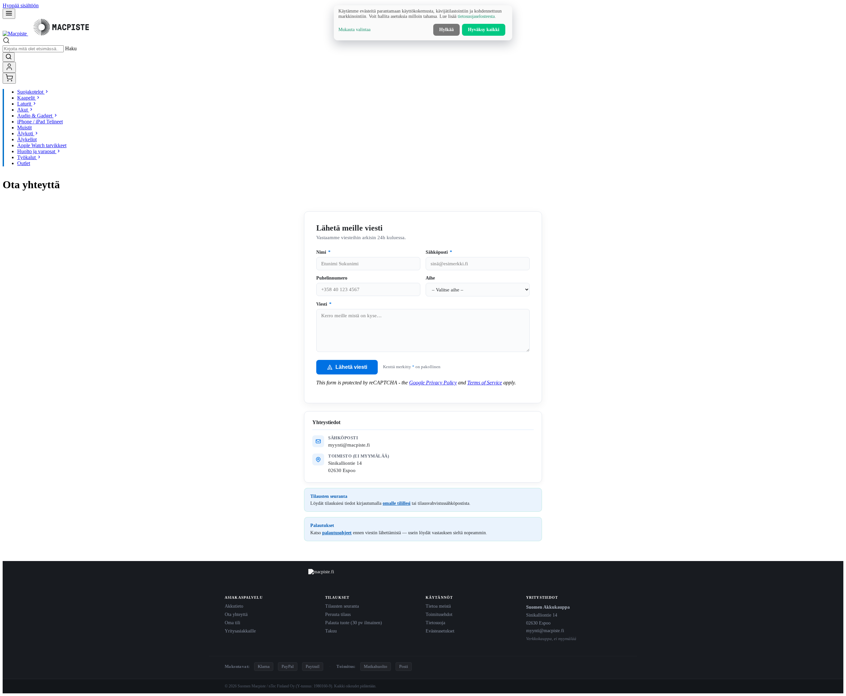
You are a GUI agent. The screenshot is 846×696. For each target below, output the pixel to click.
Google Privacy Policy (433, 382)
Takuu (331, 630)
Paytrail (313, 666)
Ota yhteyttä (236, 614)
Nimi (323, 252)
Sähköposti (439, 252)
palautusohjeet (337, 532)
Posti (403, 666)
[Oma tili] (9, 67)
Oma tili (232, 622)
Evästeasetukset (440, 630)
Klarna (264, 666)
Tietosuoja (435, 622)
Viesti (323, 304)
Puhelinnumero (331, 278)
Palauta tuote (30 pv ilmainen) (353, 622)
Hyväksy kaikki (483, 29)
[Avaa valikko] (9, 14)
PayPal (288, 666)
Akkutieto (234, 606)
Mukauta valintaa (354, 29)
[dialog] (423, 22)
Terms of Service (484, 382)
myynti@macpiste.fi (349, 445)
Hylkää (446, 29)
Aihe (430, 278)
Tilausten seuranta (342, 606)
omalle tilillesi (396, 503)
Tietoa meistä (438, 606)
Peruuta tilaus (338, 614)
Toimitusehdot (439, 614)
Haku (71, 48)
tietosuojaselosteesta (476, 16)
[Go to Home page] (48, 33)
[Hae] (9, 57)
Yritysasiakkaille (240, 630)
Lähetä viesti (351, 367)
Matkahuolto (375, 666)
